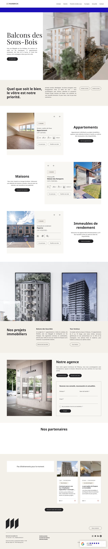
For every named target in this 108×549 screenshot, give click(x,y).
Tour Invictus (75, 329)
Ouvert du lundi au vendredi (12, 540)
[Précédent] (54, 116)
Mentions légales (43, 539)
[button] (41, 123)
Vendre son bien (43, 536)
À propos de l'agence (44, 537)
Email (61, 399)
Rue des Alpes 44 (10, 542)
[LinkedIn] (98, 536)
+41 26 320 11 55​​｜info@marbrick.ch (14, 537)
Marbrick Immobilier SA (11, 536)
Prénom (62, 391)
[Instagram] (93, 536)
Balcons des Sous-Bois (44, 329)
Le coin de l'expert (88, 483)
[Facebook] (95, 536)
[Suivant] (59, 116)
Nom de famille (84, 391)
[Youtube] (101, 536)
